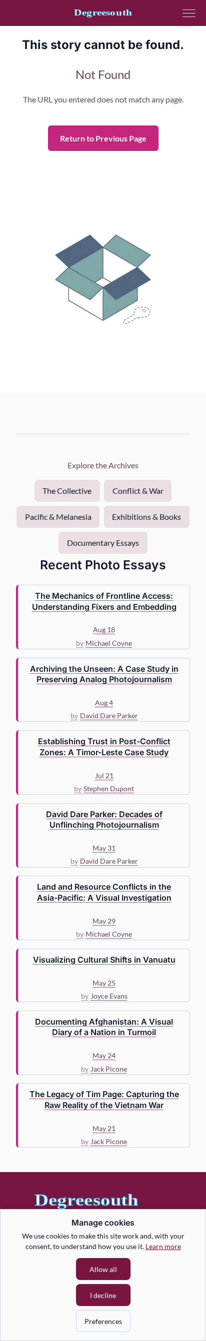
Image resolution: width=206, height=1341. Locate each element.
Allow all (103, 1269)
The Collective (67, 490)
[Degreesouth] (103, 13)
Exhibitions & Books (146, 516)
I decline (103, 1295)
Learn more (163, 1246)
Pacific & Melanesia (58, 516)
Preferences (103, 1321)
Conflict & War (138, 490)
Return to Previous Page (103, 138)
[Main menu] (189, 13)
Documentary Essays (103, 542)
